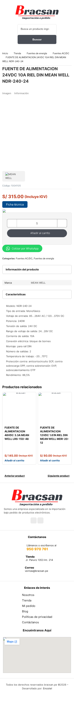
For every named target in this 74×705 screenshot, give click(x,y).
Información (21, 93)
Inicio (5, 53)
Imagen (6, 93)
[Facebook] (34, 520)
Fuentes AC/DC (61, 53)
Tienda (17, 53)
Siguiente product (58, 475)
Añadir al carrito (40, 233)
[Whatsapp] (40, 520)
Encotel (47, 688)
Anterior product (15, 475)
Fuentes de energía (37, 53)
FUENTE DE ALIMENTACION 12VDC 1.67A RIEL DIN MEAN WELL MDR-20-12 (54, 435)
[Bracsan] (37, 12)
